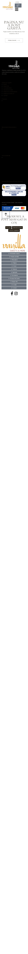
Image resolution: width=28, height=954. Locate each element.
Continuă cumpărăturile (14, 230)
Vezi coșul (8, 227)
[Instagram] (8, 77)
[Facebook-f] (4, 77)
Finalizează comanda (17, 227)
